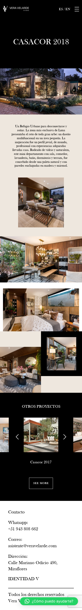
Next (65, 437)
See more (41, 483)
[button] (49, 601)
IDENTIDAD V (23, 579)
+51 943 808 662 (23, 528)
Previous (17, 437)
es (61, 9)
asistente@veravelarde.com (32, 545)
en (67, 9)
